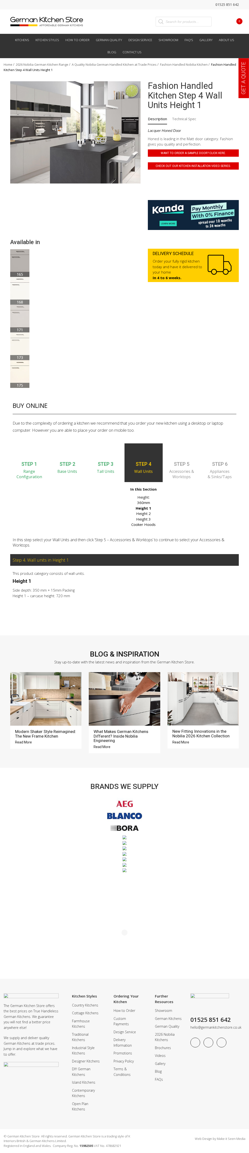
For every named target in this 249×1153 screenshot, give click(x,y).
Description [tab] (157, 118)
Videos (160, 1055)
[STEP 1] (29, 452)
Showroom (168, 40)
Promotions (123, 1053)
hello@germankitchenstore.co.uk (215, 1027)
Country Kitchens (85, 1005)
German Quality (109, 40)
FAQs (159, 1079)
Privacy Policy (124, 1061)
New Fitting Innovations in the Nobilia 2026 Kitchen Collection (201, 733)
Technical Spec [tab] (184, 118)
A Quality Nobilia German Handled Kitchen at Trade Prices (114, 64)
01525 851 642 (226, 4)
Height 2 (143, 513)
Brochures (163, 1047)
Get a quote (243, 78)
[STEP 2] (67, 452)
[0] (235, 21)
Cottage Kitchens (85, 1013)
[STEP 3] (105, 452)
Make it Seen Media (231, 1138)
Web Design (203, 1138)
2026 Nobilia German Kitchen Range (42, 64)
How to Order (77, 40)
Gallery (206, 40)
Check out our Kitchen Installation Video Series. (193, 166)
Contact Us (132, 52)
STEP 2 (67, 464)
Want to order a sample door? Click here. (193, 153)
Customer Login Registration (222, 21)
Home (8, 64)
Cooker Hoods (143, 524)
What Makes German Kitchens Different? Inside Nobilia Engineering (121, 736)
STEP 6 (220, 464)
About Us (226, 40)
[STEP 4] (143, 452)
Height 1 (143, 508)
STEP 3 (105, 464)
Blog (111, 52)
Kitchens (22, 40)
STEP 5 (181, 464)
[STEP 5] (182, 452)
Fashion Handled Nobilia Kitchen (184, 64)
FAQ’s (189, 40)
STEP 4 (143, 464)
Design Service (140, 40)
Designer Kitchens (86, 1061)
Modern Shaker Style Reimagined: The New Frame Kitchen (45, 734)
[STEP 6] (220, 452)
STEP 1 (29, 464)
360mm (143, 502)
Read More (24, 742)
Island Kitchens (83, 1082)
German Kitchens (168, 1018)
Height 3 (143, 519)
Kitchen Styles (47, 40)
